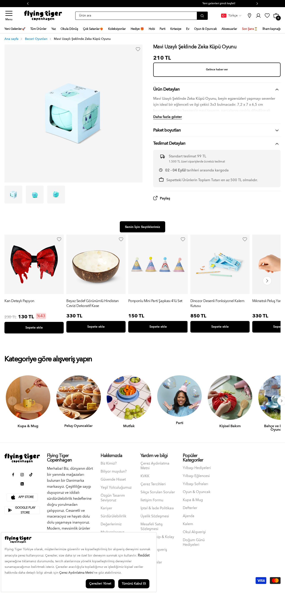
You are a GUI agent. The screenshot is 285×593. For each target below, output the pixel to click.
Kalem (188, 524)
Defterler (190, 508)
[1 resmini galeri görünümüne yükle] (13, 194)
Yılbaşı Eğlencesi (196, 476)
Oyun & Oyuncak (196, 492)
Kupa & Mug (193, 500)
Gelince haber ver (217, 69)
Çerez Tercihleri (153, 484)
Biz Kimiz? (109, 463)
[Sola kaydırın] (12, 400)
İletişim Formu (151, 500)
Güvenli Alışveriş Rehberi (153, 552)
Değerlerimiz (111, 524)
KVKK (144, 476)
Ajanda (188, 516)
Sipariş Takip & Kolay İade (157, 539)
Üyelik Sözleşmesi (154, 516)
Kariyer (106, 508)
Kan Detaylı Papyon (19, 301)
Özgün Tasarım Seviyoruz (113, 498)
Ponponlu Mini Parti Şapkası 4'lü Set (155, 301)
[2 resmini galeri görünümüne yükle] (35, 194)
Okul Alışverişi (194, 532)
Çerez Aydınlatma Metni (154, 466)
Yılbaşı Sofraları (195, 484)
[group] (34, 285)
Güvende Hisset (113, 479)
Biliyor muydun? (114, 471)
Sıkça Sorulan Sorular (157, 492)
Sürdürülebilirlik (113, 516)
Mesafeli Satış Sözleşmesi (151, 526)
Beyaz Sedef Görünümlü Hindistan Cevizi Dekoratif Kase (92, 303)
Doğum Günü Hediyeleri (194, 542)
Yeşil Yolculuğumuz (116, 487)
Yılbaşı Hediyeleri (197, 468)
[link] (249, 15)
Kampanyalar (151, 562)
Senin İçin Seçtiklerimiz (142, 227)
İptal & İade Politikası (157, 508)
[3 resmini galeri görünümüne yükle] (56, 194)
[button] (8, 15)
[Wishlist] (59, 239)
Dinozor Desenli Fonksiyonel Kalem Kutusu (217, 303)
